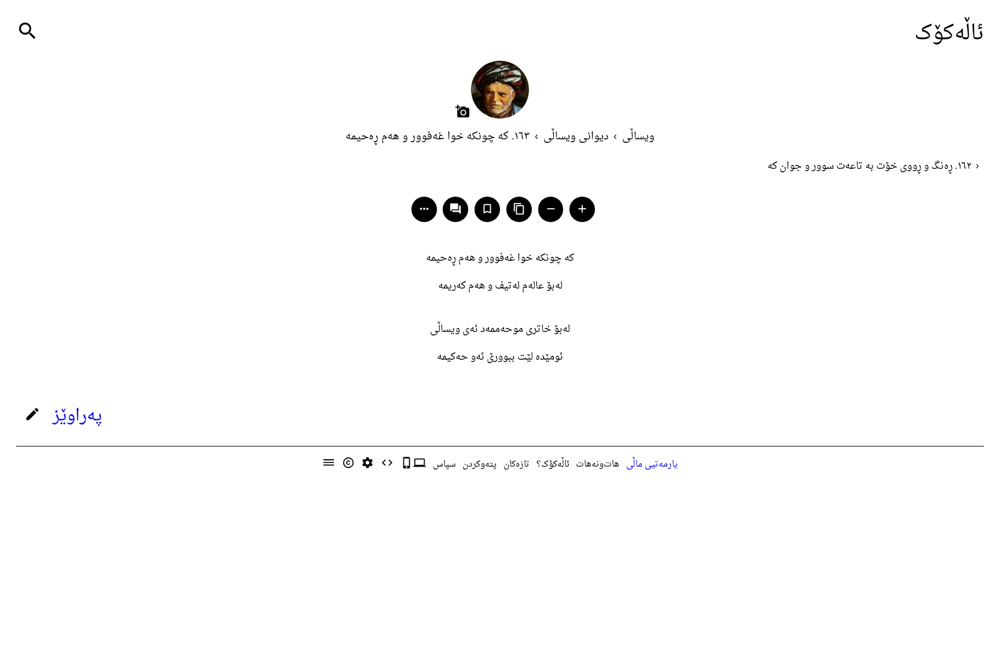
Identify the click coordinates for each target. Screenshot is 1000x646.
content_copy (519, 208)
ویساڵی (638, 137)
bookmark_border (487, 208)
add (582, 208)
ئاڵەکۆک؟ (552, 464)
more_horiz (424, 208)
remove (551, 208)
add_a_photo (462, 111)
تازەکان (516, 464)
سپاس (444, 464)
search (27, 31)
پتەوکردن (479, 464)
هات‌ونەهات (597, 464)
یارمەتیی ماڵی (652, 464)
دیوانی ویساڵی (576, 137)
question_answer (455, 208)
